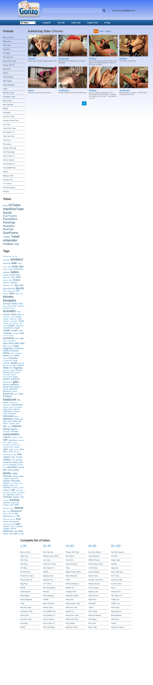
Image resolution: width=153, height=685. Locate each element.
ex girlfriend (7, 360)
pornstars (12, 467)
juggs (5, 421)
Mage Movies (116, 611)
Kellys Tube (115, 560)
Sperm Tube (93, 576)
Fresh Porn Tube (9, 128)
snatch (21, 487)
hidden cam (13, 402)
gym (16, 394)
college (11, 325)
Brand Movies (116, 615)
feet (14, 365)
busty (14, 314)
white (20, 531)
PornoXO (9, 226)
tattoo (16, 505)
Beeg (5, 206)
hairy (21, 394)
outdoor (7, 459)
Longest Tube (92, 23)
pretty (10, 470)
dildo (22, 343)
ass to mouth (8, 269)
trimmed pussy (8, 524)
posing (21, 467)
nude (5, 449)
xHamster (10, 240)
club (20, 323)
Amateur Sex (8, 180)
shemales (15, 481)
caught (5, 319)
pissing (13, 465)
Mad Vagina (7, 81)
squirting (10, 495)
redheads (7, 476)
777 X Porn (7, 184)
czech (5, 341)
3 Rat (5, 89)
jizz (21, 419)
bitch (18, 291)
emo (11, 356)
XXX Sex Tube (8, 93)
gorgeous (7, 391)
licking (6, 429)
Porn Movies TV (9, 164)
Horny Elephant (9, 85)
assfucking (18, 269)
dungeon (18, 353)
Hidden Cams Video (73, 572)
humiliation (7, 411)
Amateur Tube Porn (95, 580)
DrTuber (14, 205)
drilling (6, 353)
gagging (6, 379)
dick (17, 343)
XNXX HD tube (94, 560)
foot (12, 372)
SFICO (5, 73)
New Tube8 (92, 611)
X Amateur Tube (9, 97)
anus (5, 267)
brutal (19, 311)
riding (15, 476)
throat (5, 513)
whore (5, 534)
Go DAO (114, 556)
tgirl (4, 511)
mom (9, 443)
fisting (18, 370)
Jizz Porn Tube (8, 116)
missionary (12, 440)
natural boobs (8, 447)
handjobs (7, 396)
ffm (11, 368)
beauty (16, 280)
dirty (5, 346)
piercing (6, 465)
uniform (6, 526)
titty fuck (6, 519)
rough (21, 476)
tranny (5, 521)
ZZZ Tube (7, 45)
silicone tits (18, 483)
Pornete (6, 191)
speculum (6, 492)
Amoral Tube (48, 607)
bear (10, 280)
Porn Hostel (70, 623)
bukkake (6, 314)
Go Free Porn (116, 584)
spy (4, 495)
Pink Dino (6, 49)
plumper (20, 465)
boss (5, 306)
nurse (16, 449)
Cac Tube (6, 124)
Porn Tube (115, 576)
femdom (20, 365)
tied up (11, 513)
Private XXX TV (9, 65)
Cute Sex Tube (116, 580)
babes (15, 272)
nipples (17, 447)
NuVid (7, 212)
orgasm (6, 457)
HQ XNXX (92, 603)
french (13, 375)
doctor (10, 346)
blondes (8, 296)
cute (22, 338)
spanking (19, 490)
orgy (13, 457)
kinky (15, 421)
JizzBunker (63, 59)
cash (12, 317)
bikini (5, 291)
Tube (68, 568)
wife (11, 534)
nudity (11, 449)
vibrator (19, 526)
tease (12, 508)
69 (16, 256)
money (15, 443)
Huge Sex (115, 568)
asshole (6, 272)
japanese (8, 418)
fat (4, 365)
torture (12, 519)
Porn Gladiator (48, 596)
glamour (17, 387)
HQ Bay (114, 564)
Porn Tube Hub (117, 572)
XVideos (8, 243)
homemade (17, 405)
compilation (8, 328)
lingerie (13, 429)
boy (14, 306)
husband (16, 411)
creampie (7, 333)
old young (6, 454)
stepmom (18, 495)
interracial (8, 416)
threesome (16, 511)
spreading (21, 492)
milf (5, 439)
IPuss (113, 588)
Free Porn (7, 140)
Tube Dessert (8, 77)
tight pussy (7, 516)
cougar (17, 328)
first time (6, 370)
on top (13, 454)
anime (19, 263)
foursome (6, 375)
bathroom (6, 277)
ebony (6, 355)
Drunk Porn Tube (9, 61)
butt (19, 314)
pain (13, 460)
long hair (6, 431)
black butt (19, 294)
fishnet (12, 370)
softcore (6, 490)
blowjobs (9, 300)
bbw (13, 277)
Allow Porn (92, 599)
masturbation (11, 434)
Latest (101, 31)
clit (10, 323)
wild (15, 533)
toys (18, 518)
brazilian (6, 308)
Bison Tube (92, 627)
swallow (6, 503)
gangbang (15, 379)
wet (15, 531)
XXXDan (32, 59)
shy (11, 483)
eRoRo (5, 172)
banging (6, 275)
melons (14, 437)
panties (19, 460)
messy (20, 437)
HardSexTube (13, 209)
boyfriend (20, 306)
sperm (13, 492)
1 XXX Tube (92, 568)
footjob (17, 372)
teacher (6, 508)
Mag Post (6, 69)
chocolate (13, 321)
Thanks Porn (116, 592)
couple (6, 330)
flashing (6, 372)
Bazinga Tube (8, 176)
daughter (11, 341)
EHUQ (5, 108)
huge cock (7, 409)
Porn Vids (92, 623)
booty (20, 304)
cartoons (6, 317)
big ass (14, 282)
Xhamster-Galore (72, 596)
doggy (16, 346)
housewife (18, 407)
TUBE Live (115, 599)
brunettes (9, 311)
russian (6, 478)
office (5, 452)
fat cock (9, 365)
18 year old (7, 256)
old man (17, 452)
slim (16, 485)
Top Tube (61, 23)
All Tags (107, 23)
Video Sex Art (93, 596)
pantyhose (7, 462)
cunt (17, 338)
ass (21, 266)
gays (16, 381)
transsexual (14, 521)
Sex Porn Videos (94, 552)
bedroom (6, 283)
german (6, 385)
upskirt (12, 526)
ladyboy (12, 423)
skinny (5, 485)
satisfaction (14, 479)
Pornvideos (7, 144)
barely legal (15, 275)
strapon (16, 497)
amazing (6, 263)
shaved (6, 481)
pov (5, 469)
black (12, 293)
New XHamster (71, 576)
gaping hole (7, 382)
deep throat (8, 343)
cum (21, 333)
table (12, 505)
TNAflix (6, 237)
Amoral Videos (93, 572)
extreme (6, 363)
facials (14, 363)
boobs (14, 303)
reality (15, 473)
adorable (6, 260)
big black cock (8, 285)
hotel (11, 407)
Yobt (16, 244)
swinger (6, 505)
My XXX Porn (8, 57)
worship (21, 534)
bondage (7, 304)
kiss (20, 421)
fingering (17, 367)
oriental (19, 457)
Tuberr (90, 607)
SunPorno (10, 233)
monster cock (15, 445)
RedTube (8, 229)
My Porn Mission (94, 615)
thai (8, 511)
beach (5, 280)
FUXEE (46, 599)
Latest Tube (75, 23)
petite (21, 462)
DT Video (6, 53)
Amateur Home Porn (11, 120)
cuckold (16, 333)
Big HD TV (70, 611)
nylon (21, 449)
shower (6, 483)
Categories (46, 23)
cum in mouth (8, 336)
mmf (4, 443)
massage (14, 431)
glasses (6, 389)
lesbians (17, 426)
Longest (108, 31)
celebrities (13, 319)
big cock (19, 285)
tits (18, 516)
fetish (6, 367)
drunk (12, 353)
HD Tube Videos (9, 187)
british (12, 308)
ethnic (5, 358)
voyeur (13, 529)
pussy (7, 473)
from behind (7, 377)
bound (10, 306)
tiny (14, 516)
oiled (10, 452)
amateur (17, 259)
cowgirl (14, 330)
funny (15, 377)
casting (18, 317)
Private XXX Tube (9, 148)
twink (17, 524)
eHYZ (68, 580)
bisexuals (11, 291)
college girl (19, 326)
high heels (7, 405)
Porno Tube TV (8, 156)
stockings (7, 497)
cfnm (20, 319)
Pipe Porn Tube (71, 627)
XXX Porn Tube (71, 607)
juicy (10, 421)
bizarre (5, 294)
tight (16, 513)
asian (15, 266)
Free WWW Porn (9, 168)
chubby (21, 321)
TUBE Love (115, 603)
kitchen (5, 423)
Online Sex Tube (72, 619)
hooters (6, 407)
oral (19, 454)
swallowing (15, 503)
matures (7, 437)
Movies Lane (93, 592)
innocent (12, 414)
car (23, 314)
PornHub (9, 222)
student (6, 500)
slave (11, 485)
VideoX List (70, 588)
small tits (6, 487)
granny (14, 391)
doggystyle (8, 348)
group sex (8, 393)
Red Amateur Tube (95, 564)
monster (6, 445)
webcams (8, 531)
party (15, 462)
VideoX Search (94, 584)
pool (4, 467)
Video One (7, 41)
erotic (16, 355)
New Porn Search (117, 627)
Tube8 (15, 236)
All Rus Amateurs (72, 584)
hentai (5, 402)
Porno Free (7, 101)
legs (9, 426)
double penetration (11, 351)
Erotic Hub (70, 599)
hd (18, 400)
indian (5, 414)
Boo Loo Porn (8, 37)
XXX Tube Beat (8, 152)
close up (15, 323)
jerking (16, 419)
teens (19, 508)
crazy (21, 330)
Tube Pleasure (93, 556)
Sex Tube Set (8, 105)
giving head (8, 387)
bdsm (18, 277)
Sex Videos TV (8, 132)
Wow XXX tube (48, 603)
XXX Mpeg (92, 619)
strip (22, 497)
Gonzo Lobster (8, 160)
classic (5, 323)
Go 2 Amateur (93, 588)
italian (16, 416)
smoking (14, 487)
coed (5, 326)
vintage (6, 529)
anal (13, 263)
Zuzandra (6, 112)
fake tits (21, 363)
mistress (21, 440)
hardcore (9, 399)
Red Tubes (115, 607)
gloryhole (14, 389)
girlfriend (14, 384)
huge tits (16, 409)
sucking (14, 499)
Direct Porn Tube (72, 615)
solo (13, 490)
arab (9, 267)
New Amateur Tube (73, 603)
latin (5, 426)
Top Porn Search (117, 552)
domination (19, 348)
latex (18, 423)
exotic (15, 360)
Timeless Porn (71, 592)
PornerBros (10, 219)
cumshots (8, 338)
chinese (6, 321)
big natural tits (9, 289)
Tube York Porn (9, 136)
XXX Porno (115, 619)
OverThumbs (10, 216)
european (13, 358)
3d (13, 256)
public (16, 470)
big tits (20, 288)
